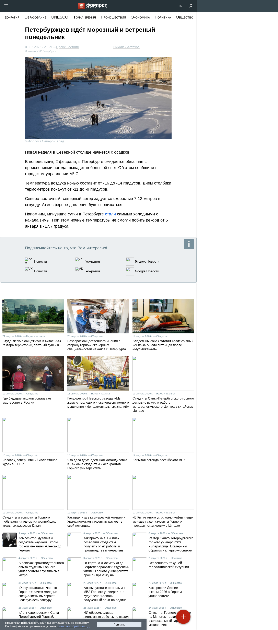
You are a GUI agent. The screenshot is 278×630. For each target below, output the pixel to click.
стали (110, 214)
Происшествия (113, 17)
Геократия (11, 17)
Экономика (140, 17)
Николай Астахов (126, 47)
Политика (163, 17)
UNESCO (59, 17)
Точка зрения (84, 17)
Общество (184, 17)
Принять (119, 624)
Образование (35, 17)
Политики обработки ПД (73, 626)
